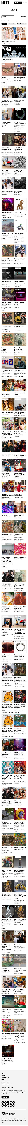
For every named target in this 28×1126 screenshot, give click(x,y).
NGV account (4, 1093)
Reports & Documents (7, 1084)
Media (3, 1079)
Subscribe (5, 1097)
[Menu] (25, 2)
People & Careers (6, 1082)
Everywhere (4, 23)
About (3, 1073)
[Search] (23, 2)
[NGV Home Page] (5, 3)
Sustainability (5, 1077)
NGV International (12, 23)
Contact (3, 1075)
